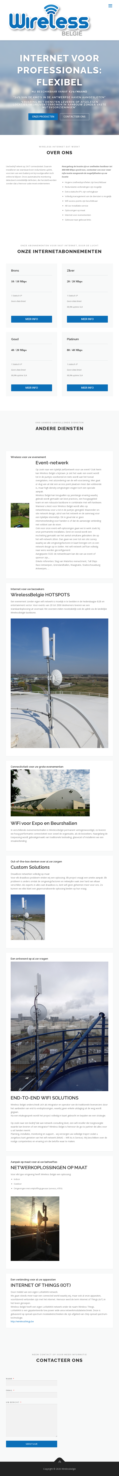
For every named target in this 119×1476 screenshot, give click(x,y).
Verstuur (31, 1444)
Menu (110, 5)
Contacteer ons (75, 116)
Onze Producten (43, 116)
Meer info (31, 319)
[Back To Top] (59, 1461)
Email (10, 1390)
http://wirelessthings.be (22, 1321)
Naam (10, 1379)
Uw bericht (13, 1402)
